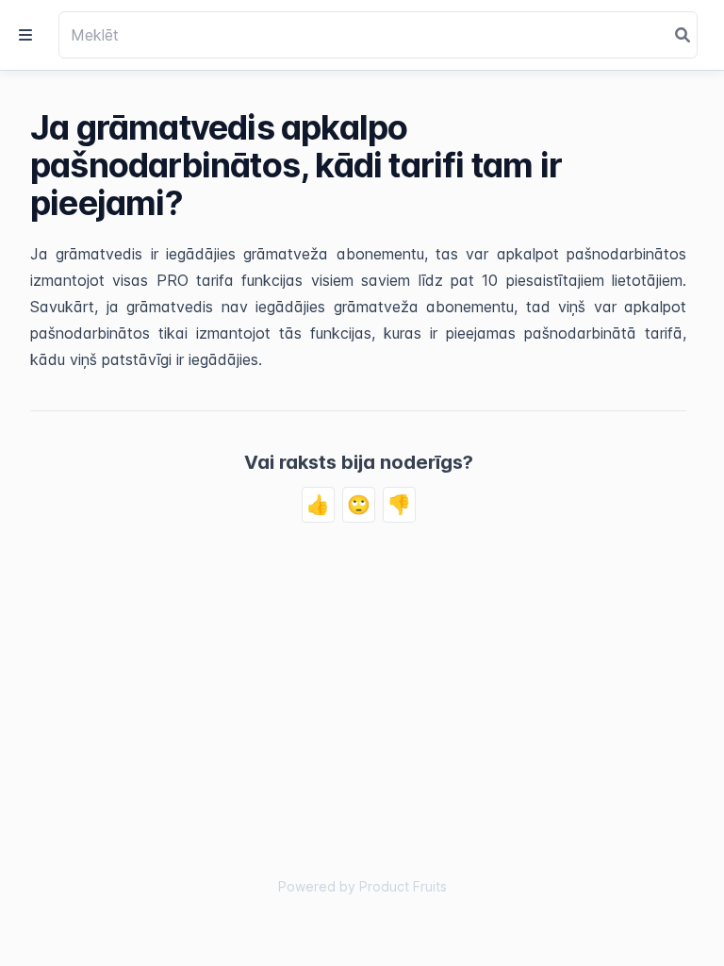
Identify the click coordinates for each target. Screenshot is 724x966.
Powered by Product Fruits (362, 886)
